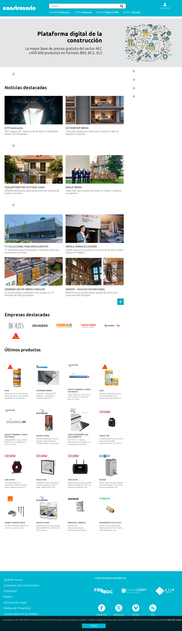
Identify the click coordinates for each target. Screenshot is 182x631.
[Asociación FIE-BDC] (104, 591)
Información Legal (15, 602)
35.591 (131, 12)
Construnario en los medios (21, 613)
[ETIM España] (164, 591)
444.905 (59, 12)
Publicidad (10, 591)
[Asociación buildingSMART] (134, 591)
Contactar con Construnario (21, 585)
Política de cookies (174, 620)
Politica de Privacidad (17, 608)
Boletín (8, 596)
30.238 (107, 12)
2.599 (83, 12)
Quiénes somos (13, 579)
